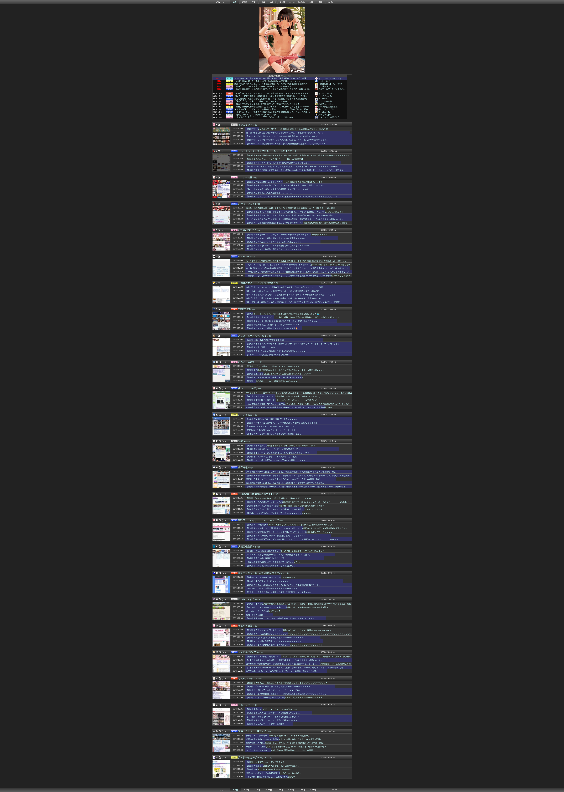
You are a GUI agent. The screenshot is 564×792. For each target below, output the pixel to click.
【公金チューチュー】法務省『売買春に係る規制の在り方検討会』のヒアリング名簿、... (272, 112)
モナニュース (324, 112)
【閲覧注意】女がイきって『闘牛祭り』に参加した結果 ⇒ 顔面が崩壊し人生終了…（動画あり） (287, 129)
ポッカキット (245, 124)
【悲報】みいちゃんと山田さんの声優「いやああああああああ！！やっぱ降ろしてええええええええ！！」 (292, 196)
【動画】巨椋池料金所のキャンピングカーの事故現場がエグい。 (273, 449)
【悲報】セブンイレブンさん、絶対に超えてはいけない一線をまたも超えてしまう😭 (282, 314)
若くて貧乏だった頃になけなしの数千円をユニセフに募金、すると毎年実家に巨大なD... (272, 99)
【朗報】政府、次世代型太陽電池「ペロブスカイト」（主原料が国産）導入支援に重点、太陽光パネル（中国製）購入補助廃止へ (298, 657)
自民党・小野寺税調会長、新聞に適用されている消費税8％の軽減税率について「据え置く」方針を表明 (290, 208)
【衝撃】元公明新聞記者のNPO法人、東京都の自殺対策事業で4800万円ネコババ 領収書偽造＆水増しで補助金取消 (295, 486)
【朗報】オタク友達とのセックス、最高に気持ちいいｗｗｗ (272, 720)
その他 (330, 2)
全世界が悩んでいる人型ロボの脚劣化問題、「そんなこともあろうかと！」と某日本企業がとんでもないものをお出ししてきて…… (298, 269)
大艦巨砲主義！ (246, 546)
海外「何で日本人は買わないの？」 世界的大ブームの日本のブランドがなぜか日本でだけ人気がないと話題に (293, 302)
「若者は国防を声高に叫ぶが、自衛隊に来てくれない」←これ (272, 562)
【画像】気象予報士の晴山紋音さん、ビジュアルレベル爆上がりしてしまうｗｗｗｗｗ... (272, 106)
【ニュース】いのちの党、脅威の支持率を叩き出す (268, 355)
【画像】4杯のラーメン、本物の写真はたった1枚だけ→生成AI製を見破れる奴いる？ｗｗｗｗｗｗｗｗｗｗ (292, 166)
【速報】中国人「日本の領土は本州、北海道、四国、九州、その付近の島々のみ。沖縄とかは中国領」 (290, 215)
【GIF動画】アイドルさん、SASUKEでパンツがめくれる (270, 426)
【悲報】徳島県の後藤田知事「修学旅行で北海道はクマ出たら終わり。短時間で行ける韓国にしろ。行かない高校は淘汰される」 (298, 476)
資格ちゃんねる (325, 114)
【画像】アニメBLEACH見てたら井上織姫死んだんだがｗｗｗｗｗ (263, 86)
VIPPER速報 (244, 309)
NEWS (244, 2)
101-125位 (279, 790)
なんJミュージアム (326, 93)
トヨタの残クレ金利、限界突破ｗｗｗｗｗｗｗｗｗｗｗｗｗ (272, 588)
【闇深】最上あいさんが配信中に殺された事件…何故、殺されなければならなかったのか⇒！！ (287, 506)
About (334, 790)
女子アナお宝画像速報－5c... (330, 107)
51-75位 (257, 790)
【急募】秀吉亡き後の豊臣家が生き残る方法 (265, 558)
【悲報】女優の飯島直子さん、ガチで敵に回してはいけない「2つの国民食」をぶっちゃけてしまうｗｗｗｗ (292, 539)
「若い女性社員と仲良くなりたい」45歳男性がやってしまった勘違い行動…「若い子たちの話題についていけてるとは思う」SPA (297, 405)
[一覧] (255, 125)
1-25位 (235, 790)
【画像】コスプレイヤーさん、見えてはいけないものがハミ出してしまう (277, 163)
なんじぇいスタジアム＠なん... (331, 78)
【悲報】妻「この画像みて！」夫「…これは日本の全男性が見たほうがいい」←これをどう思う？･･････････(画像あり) (297, 502)
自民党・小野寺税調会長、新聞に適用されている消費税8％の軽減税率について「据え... (271, 96)
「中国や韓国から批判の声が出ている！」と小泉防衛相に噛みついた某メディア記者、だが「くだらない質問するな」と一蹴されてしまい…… (298, 273)
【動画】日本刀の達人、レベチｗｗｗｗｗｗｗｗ (267, 581)
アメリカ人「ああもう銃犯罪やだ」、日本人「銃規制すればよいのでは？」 (278, 555)
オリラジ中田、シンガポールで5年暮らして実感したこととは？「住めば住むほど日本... (271, 109)
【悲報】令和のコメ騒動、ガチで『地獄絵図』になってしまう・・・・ (276, 536)
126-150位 (290, 790)
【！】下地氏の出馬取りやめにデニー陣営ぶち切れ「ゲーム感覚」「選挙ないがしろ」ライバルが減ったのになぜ (294, 667)
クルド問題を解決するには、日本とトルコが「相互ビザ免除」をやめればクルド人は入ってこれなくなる (291, 472)
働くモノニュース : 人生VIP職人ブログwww (261, 573)
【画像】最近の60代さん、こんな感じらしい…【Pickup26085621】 (275, 159)
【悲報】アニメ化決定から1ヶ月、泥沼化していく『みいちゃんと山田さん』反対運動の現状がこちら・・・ (292, 525)
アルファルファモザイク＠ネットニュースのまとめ (265, 151)
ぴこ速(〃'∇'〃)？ (325, 86)
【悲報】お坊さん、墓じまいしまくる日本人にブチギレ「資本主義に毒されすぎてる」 (283, 585)
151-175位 (301, 790)
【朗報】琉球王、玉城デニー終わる (261, 347)
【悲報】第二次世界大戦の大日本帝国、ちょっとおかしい (271, 566)
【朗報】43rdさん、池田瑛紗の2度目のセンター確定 (268, 769)
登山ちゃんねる (246, 599)
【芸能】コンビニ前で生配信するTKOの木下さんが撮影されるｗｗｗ (275, 460)
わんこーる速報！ (326, 101)
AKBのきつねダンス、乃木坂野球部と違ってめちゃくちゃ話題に (274, 773)
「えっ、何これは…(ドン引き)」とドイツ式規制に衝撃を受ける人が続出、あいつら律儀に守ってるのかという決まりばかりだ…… (298, 265)
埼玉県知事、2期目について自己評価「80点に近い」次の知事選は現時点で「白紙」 (282, 671)
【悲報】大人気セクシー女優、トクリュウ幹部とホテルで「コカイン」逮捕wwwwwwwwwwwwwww (288, 630)
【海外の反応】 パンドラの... (330, 84)
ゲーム (292, 2)
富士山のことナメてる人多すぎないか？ (263, 611)
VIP (253, 2)
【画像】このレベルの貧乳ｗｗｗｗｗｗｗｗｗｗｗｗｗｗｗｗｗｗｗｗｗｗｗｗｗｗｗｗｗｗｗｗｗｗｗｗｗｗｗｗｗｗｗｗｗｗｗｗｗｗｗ (298, 635)
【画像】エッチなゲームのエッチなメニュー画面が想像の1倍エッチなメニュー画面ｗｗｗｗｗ (286, 234)
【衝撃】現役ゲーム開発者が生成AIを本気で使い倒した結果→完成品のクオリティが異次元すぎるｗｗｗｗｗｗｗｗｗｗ (297, 155)
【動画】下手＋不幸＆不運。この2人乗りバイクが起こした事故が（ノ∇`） (278, 453)
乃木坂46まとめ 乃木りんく (252, 757)
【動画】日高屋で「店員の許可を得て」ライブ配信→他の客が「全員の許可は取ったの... (272, 89)
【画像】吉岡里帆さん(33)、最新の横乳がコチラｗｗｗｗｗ (271, 419)
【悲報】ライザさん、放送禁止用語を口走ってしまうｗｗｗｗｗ (273, 249)
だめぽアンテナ (221, 2)
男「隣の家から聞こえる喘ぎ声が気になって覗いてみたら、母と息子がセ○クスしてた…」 (285, 133)
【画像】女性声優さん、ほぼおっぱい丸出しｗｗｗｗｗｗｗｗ (272, 325)
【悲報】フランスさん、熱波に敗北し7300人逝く (255, 114)
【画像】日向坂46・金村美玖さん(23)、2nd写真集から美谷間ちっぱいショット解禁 (281, 423)
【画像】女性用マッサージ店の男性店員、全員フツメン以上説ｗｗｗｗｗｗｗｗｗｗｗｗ (284, 697)
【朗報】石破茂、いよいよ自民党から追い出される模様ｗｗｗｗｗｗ (275, 351)
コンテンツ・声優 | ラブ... (329, 117)
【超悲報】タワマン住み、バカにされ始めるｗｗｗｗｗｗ (271, 577)
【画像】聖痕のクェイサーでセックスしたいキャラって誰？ (272, 709)
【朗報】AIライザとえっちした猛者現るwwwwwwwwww (270, 193)
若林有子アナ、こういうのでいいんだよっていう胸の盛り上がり (273, 434)
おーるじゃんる (325, 96)
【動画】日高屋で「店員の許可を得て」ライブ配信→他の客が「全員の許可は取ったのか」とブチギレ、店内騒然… (295, 170)
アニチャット (245, 705)
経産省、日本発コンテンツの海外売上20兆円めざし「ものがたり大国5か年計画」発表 (283, 479)
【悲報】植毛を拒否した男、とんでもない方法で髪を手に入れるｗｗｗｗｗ (278, 374)
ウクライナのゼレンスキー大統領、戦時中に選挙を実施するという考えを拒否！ (280, 750)
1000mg (242, 441)
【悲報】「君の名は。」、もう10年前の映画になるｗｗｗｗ (272, 381)
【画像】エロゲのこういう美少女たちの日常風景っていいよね (272, 713)
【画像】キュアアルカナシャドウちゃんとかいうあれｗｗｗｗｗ (273, 242)
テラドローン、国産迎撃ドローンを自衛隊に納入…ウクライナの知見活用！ (278, 736)
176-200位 (312, 790)
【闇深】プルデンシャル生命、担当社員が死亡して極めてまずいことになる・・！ (269, 104)
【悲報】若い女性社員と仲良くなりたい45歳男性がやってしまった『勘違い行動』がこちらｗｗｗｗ (289, 532)
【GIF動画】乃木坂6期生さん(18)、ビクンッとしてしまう (270, 430)
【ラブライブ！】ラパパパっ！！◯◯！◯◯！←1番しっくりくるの (263, 117)
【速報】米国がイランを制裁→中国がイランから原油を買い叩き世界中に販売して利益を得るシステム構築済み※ (294, 212)
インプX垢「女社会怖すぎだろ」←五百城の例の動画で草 (270, 777)
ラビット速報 (245, 625)
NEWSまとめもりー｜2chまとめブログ (258, 520)
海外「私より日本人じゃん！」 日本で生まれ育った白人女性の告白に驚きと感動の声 (270, 84)
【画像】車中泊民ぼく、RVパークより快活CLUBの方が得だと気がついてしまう (280, 618)
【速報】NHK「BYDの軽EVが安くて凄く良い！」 (267, 340)
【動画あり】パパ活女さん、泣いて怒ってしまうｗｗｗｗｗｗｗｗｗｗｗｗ (278, 513)
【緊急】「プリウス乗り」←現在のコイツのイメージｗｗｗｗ (261, 101)
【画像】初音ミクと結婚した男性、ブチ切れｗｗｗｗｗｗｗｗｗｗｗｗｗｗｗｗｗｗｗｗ (284, 645)
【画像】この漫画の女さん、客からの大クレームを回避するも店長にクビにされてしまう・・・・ (288, 182)
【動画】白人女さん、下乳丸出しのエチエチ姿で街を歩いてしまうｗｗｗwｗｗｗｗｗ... (272, 93)
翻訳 (320, 2)
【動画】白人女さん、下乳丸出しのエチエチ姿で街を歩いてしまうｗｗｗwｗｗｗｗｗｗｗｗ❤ (286, 683)
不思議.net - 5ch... (325, 104)
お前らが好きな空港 (254, 615)
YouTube (301, 2)
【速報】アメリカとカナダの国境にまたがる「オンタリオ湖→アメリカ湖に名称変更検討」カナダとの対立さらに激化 (296, 223)
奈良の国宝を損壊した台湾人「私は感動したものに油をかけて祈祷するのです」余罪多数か (285, 483)
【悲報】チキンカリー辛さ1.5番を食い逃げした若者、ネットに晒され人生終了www (281, 321)
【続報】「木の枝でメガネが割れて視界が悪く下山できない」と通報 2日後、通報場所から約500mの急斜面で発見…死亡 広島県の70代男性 (299, 605)
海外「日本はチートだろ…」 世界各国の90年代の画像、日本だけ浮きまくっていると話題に (285, 287)
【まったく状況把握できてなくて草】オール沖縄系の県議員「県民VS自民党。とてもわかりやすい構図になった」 (295, 219)
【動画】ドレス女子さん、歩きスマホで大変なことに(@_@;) (272, 456)
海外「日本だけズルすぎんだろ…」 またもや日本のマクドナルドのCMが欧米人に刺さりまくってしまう (290, 295)
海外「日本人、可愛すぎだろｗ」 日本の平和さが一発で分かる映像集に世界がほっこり (283, 298)
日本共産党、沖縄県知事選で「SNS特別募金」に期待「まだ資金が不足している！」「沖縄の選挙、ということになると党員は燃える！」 (298, 665)
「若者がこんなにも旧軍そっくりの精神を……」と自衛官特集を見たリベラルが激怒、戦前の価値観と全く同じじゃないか (298, 275)
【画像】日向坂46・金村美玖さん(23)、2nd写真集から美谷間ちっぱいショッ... (267, 81)
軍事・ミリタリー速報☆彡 (252, 731)
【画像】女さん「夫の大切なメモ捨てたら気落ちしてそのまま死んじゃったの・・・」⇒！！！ (287, 509)
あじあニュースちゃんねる (252, 335)
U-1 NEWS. (323, 99)
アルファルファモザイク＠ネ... (331, 89)
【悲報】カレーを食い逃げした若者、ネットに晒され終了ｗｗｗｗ (274, 377)
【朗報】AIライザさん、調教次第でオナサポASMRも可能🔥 (272, 328)
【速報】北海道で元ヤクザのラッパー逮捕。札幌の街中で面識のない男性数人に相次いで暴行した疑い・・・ (293, 317)
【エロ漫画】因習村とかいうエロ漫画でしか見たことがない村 (272, 717)
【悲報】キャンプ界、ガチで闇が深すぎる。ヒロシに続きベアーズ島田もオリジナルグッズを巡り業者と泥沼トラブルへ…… (296, 529)
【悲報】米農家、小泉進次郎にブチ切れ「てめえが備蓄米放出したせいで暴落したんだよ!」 (285, 185)
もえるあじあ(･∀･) (248, 652)
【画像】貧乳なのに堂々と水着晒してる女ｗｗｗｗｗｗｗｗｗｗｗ (274, 637)
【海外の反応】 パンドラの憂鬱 (255, 283)
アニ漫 (282, 2)
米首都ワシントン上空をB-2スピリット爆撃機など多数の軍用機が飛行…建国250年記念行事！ (286, 747)
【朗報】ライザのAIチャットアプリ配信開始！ (266, 724)
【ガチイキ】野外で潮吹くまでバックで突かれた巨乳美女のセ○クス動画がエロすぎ (282, 136)
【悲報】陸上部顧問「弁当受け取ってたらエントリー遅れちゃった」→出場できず (281, 400)
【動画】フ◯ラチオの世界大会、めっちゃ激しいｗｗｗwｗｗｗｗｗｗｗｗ (278, 686)
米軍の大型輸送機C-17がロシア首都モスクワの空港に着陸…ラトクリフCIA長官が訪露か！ (285, 739)
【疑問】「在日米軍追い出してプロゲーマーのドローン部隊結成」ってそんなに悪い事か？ (285, 551)
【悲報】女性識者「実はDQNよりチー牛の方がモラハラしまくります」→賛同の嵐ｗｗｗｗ (285, 370)
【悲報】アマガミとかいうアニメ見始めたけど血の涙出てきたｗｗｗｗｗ (277, 245)
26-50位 (246, 790)
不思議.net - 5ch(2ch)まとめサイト (255, 494)
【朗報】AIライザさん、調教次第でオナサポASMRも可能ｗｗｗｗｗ (275, 238)
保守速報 (243, 467)
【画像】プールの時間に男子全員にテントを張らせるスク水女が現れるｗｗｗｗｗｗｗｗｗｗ (286, 694)
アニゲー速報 (245, 177)
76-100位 (268, 790)
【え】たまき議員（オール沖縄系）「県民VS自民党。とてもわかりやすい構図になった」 (284, 660)
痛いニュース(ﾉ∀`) (326, 109)
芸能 (263, 2)
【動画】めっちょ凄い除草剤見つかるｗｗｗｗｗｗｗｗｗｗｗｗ (273, 641)
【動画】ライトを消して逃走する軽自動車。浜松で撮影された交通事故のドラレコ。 (282, 445)
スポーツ (272, 2)
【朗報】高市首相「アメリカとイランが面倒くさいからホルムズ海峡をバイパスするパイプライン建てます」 (293, 344)
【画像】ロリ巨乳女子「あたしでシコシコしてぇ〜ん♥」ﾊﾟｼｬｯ (273, 690)
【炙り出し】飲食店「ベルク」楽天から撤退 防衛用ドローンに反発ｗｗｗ (278, 592)
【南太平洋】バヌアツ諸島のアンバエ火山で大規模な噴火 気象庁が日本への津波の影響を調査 (287, 607)
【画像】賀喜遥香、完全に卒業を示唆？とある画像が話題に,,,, (272, 766)
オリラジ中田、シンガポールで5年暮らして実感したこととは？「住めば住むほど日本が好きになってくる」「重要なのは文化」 (299, 394)
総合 (234, 2)
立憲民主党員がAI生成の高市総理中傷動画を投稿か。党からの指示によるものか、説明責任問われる (289, 407)
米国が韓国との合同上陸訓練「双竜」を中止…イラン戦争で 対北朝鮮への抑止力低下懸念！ (285, 743)
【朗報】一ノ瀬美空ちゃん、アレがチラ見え (265, 762)
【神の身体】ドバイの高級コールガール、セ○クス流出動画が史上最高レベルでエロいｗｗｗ (285, 144)
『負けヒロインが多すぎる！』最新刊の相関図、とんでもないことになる (277, 189)
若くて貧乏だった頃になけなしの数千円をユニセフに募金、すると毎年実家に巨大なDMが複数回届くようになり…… (296, 261)
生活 (311, 2)
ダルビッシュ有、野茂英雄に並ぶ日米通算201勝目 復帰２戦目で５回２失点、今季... (271, 78)
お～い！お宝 (324, 81)
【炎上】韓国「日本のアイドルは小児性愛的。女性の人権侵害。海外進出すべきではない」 (285, 396)
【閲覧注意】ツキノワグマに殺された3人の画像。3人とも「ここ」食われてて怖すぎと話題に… (287, 140)
